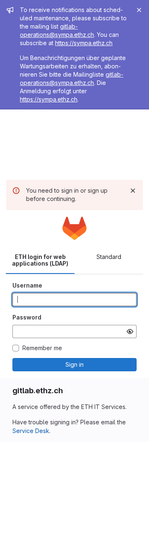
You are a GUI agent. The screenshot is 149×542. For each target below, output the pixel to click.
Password (26, 317)
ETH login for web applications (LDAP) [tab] (40, 260)
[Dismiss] (133, 191)
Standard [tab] (108, 256)
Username (27, 285)
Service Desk (30, 430)
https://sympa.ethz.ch (84, 42)
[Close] (139, 10)
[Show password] (130, 331)
